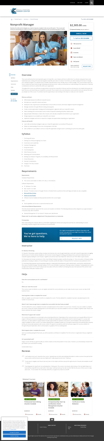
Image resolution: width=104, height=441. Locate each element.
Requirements (14, 81)
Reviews (13, 90)
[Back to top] (52, 425)
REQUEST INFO (87, 66)
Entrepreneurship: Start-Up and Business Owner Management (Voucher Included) (56, 405)
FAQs (12, 87)
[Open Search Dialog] (92, 2)
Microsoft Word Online (30, 193)
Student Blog (83, 427)
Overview (13, 74)
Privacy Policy (54, 437)
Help (69, 428)
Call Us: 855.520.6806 (87, 19)
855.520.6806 (14, 101)
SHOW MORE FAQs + (27, 347)
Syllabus (13, 78)
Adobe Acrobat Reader (30, 195)
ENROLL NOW (81, 33)
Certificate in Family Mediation (78, 403)
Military (69, 427)
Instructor (13, 84)
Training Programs (18, 19)
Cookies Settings (14, 436)
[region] (14, 428)
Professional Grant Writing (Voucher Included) (32, 403)
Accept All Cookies (14, 432)
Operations (26, 19)
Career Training (43, 427)
